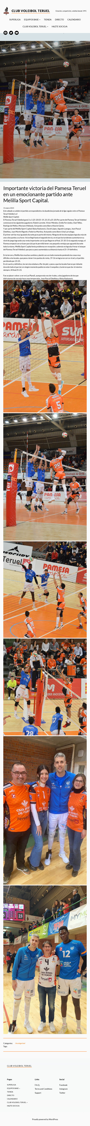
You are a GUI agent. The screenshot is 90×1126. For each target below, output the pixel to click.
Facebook (63, 1085)
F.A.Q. (37, 1085)
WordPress (53, 1119)
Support (38, 1093)
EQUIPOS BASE (31, 19)
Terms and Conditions (43, 1089)
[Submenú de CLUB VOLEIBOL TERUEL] (47, 26)
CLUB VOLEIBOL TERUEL (34, 26)
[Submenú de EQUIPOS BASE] (39, 19)
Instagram (63, 1089)
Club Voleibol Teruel (31, 11)
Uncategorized (20, 1043)
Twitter (62, 1093)
